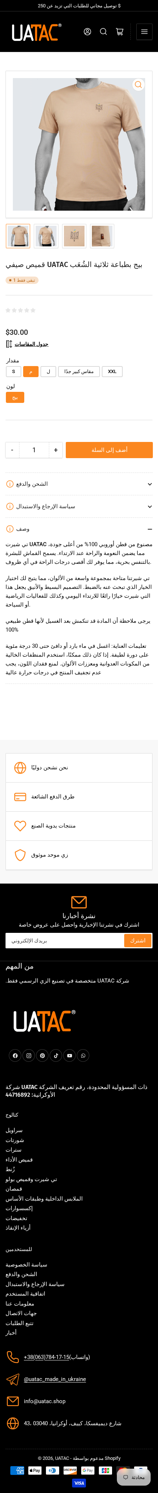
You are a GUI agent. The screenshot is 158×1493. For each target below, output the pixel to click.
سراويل (14, 1130)
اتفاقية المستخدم (25, 1293)
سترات (14, 1149)
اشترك (138, 940)
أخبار (11, 1332)
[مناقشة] (104, 32)
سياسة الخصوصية (26, 1264)
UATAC (62, 1458)
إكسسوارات (19, 1208)
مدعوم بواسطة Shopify (97, 1458)
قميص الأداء (19, 1159)
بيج (15, 397)
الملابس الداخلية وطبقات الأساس (44, 1198)
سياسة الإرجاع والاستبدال (35, 1284)
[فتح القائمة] (144, 32)
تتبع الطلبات (19, 1323)
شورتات (15, 1140)
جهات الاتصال (21, 1313)
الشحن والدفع (21, 1274)
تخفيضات (16, 1218)
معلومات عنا (20, 1303)
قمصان (14, 1188)
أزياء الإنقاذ (18, 1228)
